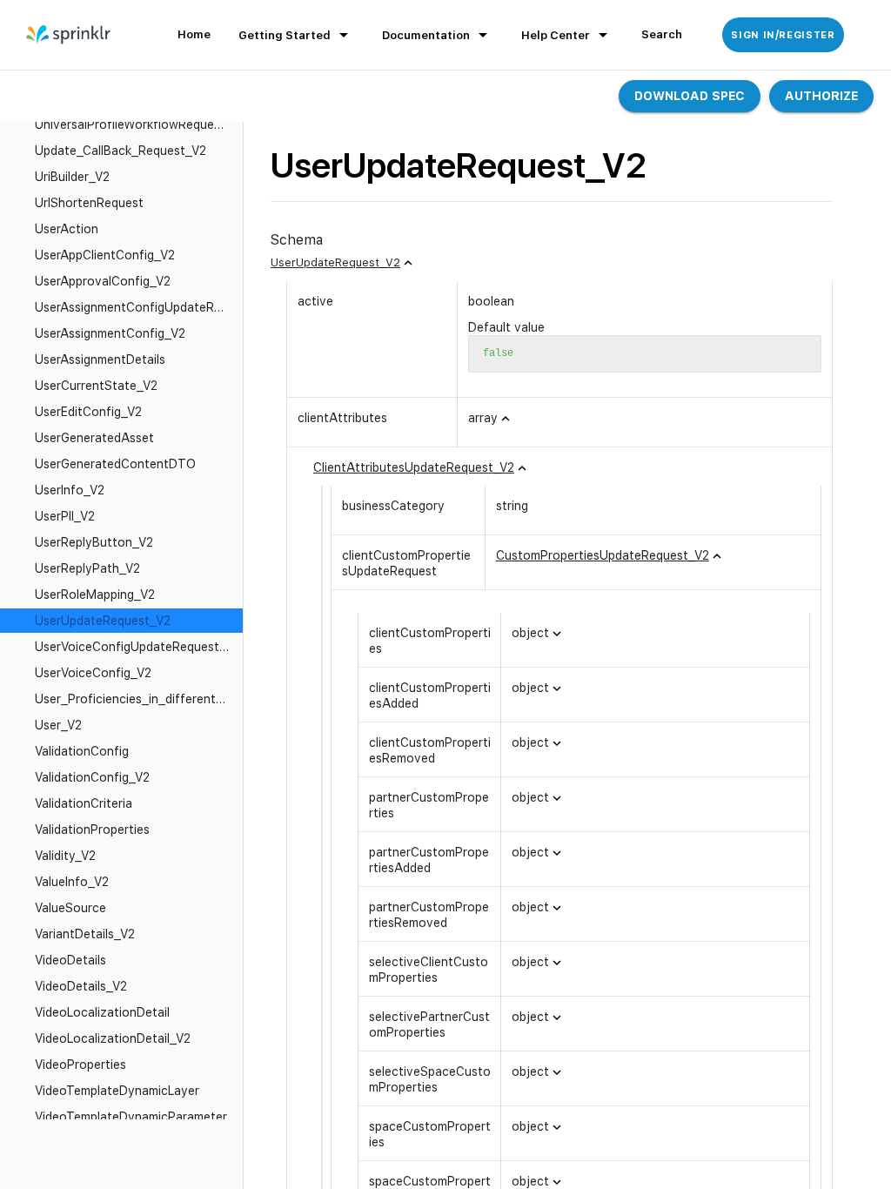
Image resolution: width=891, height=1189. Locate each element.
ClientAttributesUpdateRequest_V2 (413, 467)
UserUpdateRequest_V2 (335, 262)
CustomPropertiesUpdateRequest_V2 (602, 555)
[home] (69, 34)
